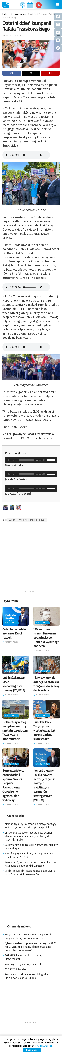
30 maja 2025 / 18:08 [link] (11, 35)
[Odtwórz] (9, 460)
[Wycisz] (43, 460)
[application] (31, 460)
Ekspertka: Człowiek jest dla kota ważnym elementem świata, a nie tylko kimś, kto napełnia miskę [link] (29, 836)
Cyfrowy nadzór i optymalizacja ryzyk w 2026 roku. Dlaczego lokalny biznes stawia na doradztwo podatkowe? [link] (30, 947)
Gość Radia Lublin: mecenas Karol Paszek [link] (14, 633)
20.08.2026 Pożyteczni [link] (17, 969)
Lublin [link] (12, 520)
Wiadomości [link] (11, 623)
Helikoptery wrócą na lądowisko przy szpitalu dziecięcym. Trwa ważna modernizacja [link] (15, 730)
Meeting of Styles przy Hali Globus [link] (24, 964)
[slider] (51, 460)
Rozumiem (31, 1050)
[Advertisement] (31, 558)
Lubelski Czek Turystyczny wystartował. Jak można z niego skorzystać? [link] (44, 730)
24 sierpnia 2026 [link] (11, 695)
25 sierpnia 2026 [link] (11, 642)
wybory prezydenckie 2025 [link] (32, 520)
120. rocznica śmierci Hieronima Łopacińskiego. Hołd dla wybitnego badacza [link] (46, 637)
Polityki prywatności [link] (43, 1046)
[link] (5, 5)
